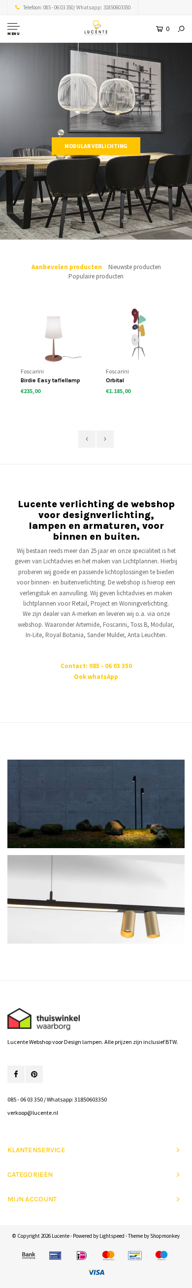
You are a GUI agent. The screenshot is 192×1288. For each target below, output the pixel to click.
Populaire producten (96, 276)
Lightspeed (112, 1235)
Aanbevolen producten (67, 267)
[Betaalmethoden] (28, 1255)
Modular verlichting (96, 146)
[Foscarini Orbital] (138, 334)
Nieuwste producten (134, 267)
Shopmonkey (165, 1235)
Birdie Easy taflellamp (50, 380)
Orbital (115, 380)
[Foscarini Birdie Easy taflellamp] (53, 334)
